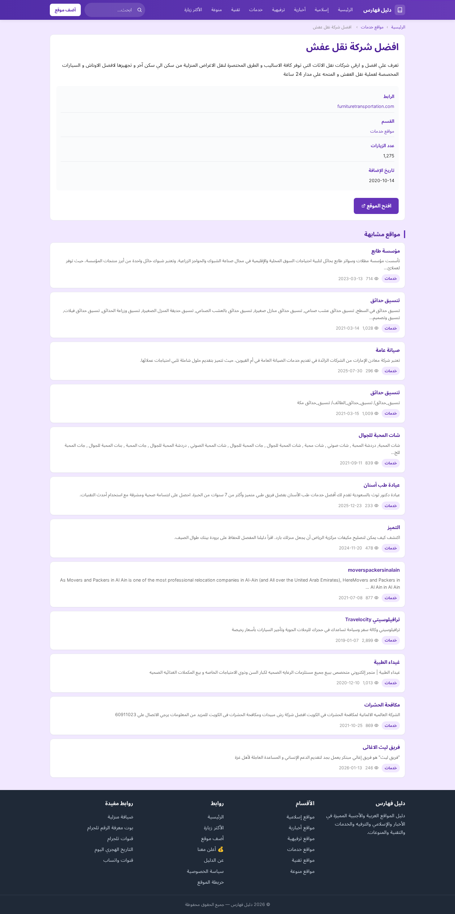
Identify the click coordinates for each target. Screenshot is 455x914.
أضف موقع (65, 9)
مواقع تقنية (303, 860)
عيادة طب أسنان (382, 485)
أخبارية (300, 9)
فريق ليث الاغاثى (381, 747)
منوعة (216, 9)
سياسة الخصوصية (205, 871)
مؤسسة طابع (385, 251)
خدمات (256, 9)
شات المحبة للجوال (379, 435)
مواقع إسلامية (300, 817)
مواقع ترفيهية (301, 838)
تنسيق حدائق (385, 300)
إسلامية (322, 9)
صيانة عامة (388, 350)
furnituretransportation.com (365, 106)
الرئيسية (345, 9)
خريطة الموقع (210, 882)
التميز (394, 527)
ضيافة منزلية (120, 817)
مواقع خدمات (372, 26)
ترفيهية (278, 9)
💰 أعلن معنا (210, 849)
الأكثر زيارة (193, 9)
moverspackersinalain (374, 570)
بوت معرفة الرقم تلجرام (110, 827)
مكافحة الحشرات (382, 705)
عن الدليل (214, 860)
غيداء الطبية (387, 662)
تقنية (235, 9)
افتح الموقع (378, 206)
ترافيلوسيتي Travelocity (372, 619)
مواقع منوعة (302, 871)
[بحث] (139, 10)
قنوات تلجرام (120, 838)
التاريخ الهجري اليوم (114, 849)
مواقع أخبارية (301, 827)
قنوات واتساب (118, 860)
